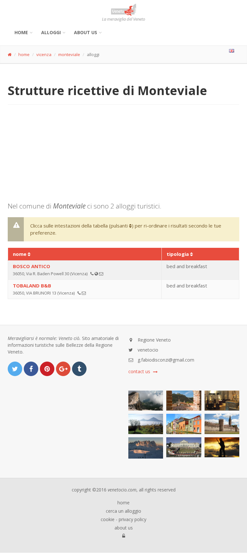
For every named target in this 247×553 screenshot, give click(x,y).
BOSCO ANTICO (31, 266)
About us (85, 32)
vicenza (43, 54)
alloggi (51, 32)
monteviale (69, 54)
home (24, 54)
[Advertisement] (123, 156)
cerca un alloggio (123, 511)
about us (123, 527)
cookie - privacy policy (123, 519)
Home (21, 32)
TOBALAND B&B (32, 285)
